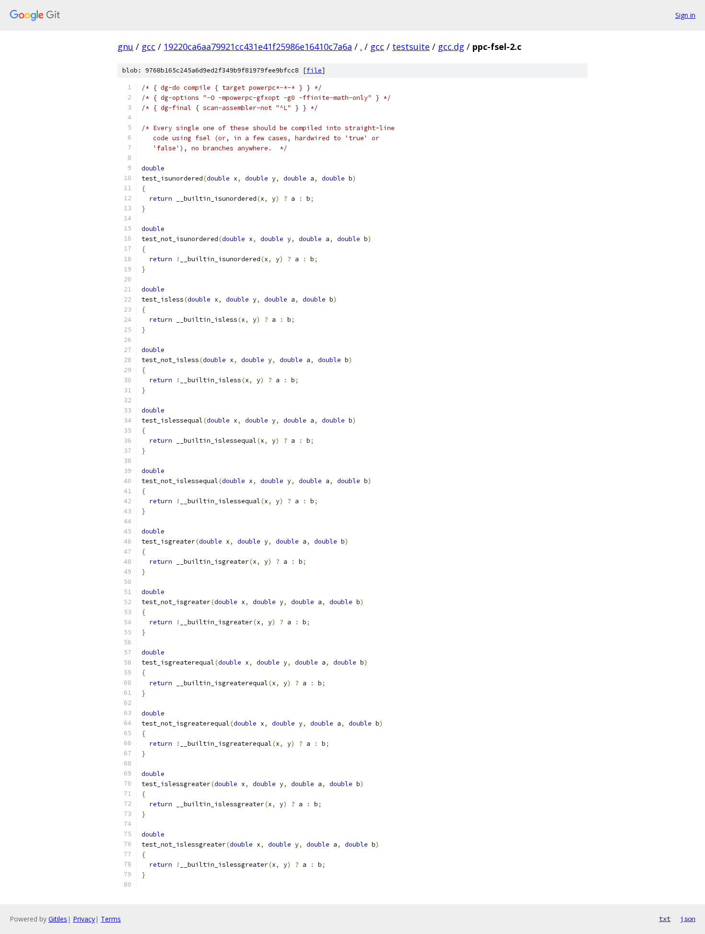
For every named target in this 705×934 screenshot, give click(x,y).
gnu (125, 46)
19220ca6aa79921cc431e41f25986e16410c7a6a (258, 46)
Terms (111, 918)
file (314, 70)
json (687, 918)
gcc (148, 46)
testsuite (411, 46)
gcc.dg (451, 46)
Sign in (685, 15)
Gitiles (57, 918)
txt (664, 918)
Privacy (84, 918)
